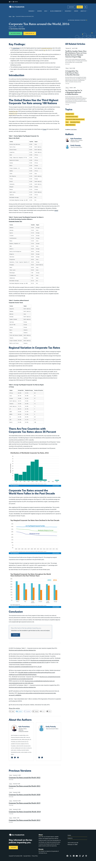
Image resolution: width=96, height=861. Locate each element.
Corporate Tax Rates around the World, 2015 (24, 820)
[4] (35, 117)
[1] (58, 81)
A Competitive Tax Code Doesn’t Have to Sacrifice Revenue (72, 73)
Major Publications (70, 124)
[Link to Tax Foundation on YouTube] (77, 856)
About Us (83, 11)
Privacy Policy (35, 855)
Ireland (56, 210)
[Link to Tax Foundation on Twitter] (70, 856)
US (11, 1)
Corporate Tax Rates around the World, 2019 (24, 803)
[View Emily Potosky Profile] (39, 757)
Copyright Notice (27, 855)
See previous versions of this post (77, 20)
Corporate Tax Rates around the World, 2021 (24, 786)
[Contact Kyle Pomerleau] (18, 757)
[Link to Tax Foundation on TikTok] (83, 856)
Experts (39, 11)
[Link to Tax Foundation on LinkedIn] (74, 856)
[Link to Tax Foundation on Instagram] (80, 856)
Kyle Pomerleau (14, 28)
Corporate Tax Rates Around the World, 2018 (25, 812)
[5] (32, 212)
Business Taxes (69, 113)
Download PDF (29, 33)
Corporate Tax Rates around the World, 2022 (24, 777)
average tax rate (13, 113)
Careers (69, 835)
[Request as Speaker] (15, 757)
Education (68, 11)
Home (10, 16)
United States (16, 48)
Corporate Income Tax (15, 221)
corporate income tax (46, 48)
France (44, 129)
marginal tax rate (13, 111)
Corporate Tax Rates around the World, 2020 (24, 794)
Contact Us (70, 838)
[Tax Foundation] (16, 7)
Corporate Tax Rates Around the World (75, 119)
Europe (16, 1)
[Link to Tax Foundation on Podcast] (86, 856)
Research (31, 11)
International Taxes (74, 122)
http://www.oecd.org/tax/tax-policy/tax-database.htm (22, 650)
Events (76, 11)
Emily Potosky (21, 28)
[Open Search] (85, 7)
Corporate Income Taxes (71, 116)
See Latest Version (15, 33)
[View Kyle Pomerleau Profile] (12, 757)
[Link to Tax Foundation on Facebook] (67, 856)
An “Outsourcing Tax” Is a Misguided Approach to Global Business (73, 92)
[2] (9, 109)
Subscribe (15, 634)
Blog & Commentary (56, 11)
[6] (24, 295)
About (41, 835)
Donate (41, 849)
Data (45, 11)
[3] (33, 109)
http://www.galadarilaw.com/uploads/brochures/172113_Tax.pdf (25, 666)
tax (44, 50)
